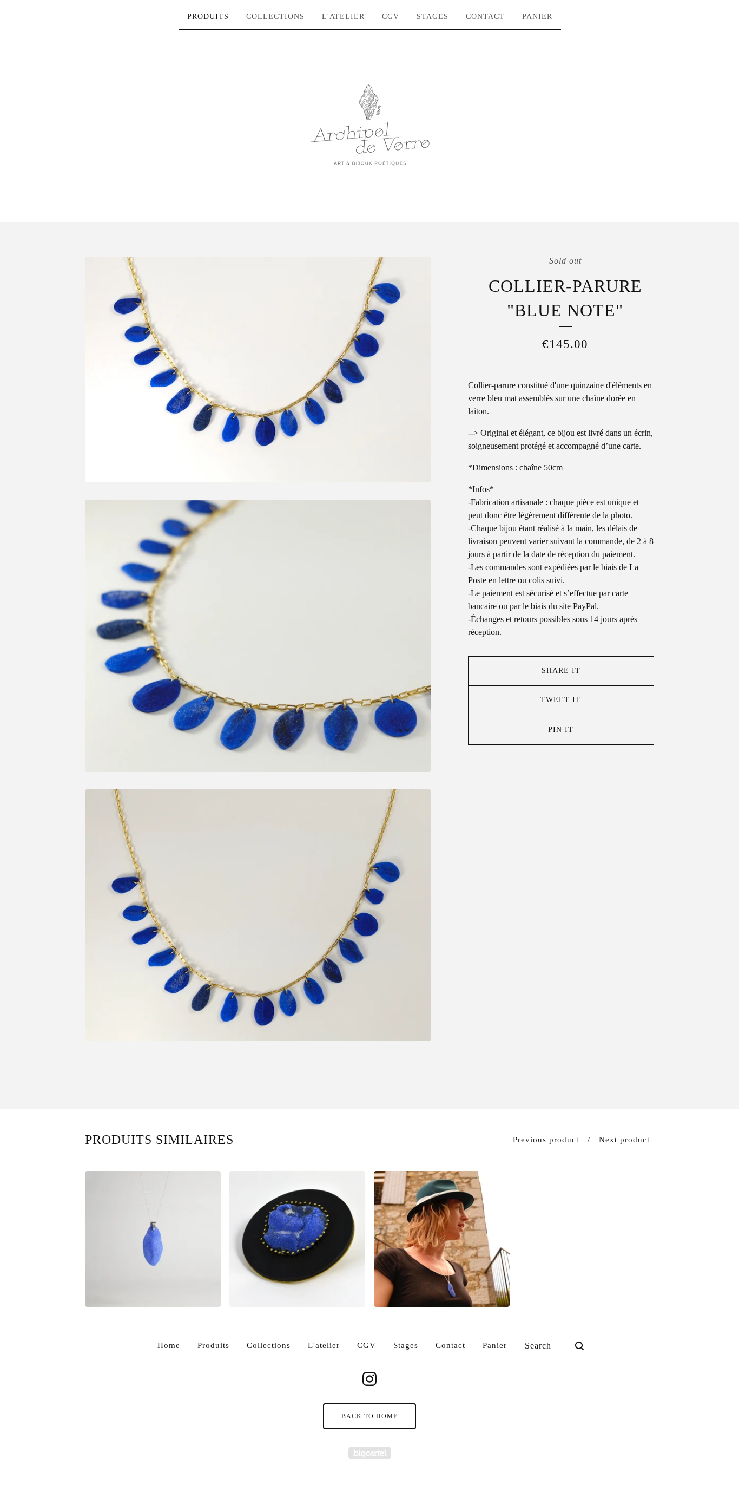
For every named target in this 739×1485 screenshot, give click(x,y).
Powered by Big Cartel (369, 1453)
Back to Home (369, 1416)
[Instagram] (369, 1379)
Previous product (546, 1139)
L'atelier (343, 16)
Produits (208, 16)
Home (168, 1345)
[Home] (370, 125)
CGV (390, 16)
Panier (537, 16)
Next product (624, 1139)
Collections (275, 16)
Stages (432, 16)
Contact (485, 16)
